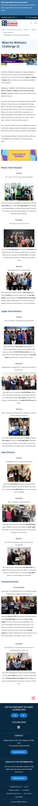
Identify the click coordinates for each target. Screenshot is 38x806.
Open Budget (19, 797)
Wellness (33, 30)
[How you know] (16, 17)
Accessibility (25, 790)
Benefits (26, 30)
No (23, 715)
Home (3, 30)
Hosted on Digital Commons (19, 802)
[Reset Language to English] (26, 17)
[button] (30, 23)
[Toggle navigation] (35, 23)
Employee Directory (15, 787)
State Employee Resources (14, 30)
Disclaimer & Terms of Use (13, 794)
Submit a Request (19, 778)
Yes (15, 715)
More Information (19, 752)
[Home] (11, 21)
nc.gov (26, 787)
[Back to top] (33, 698)
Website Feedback (14, 790)
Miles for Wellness (9, 32)
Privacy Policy (28, 794)
